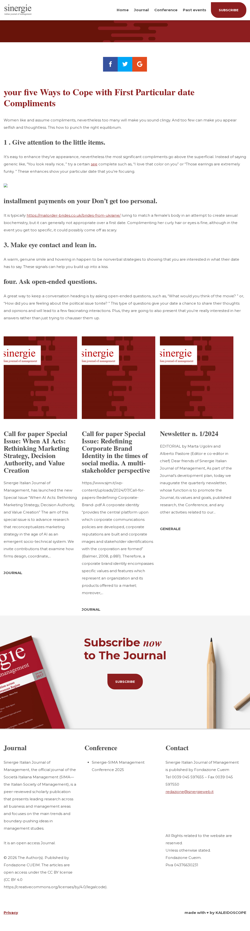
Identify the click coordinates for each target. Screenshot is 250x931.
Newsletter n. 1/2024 (189, 433)
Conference (165, 10)
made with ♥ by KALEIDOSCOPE (215, 912)
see (94, 164)
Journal (141, 10)
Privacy (11, 912)
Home (123, 10)
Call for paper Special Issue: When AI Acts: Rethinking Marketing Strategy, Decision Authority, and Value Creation (36, 451)
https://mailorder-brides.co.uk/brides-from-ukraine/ (74, 215)
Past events (194, 10)
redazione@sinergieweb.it (190, 791)
